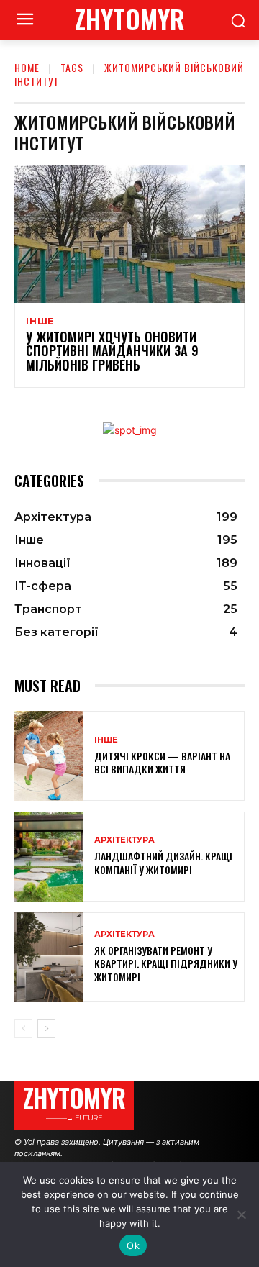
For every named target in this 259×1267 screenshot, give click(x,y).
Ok (133, 1245)
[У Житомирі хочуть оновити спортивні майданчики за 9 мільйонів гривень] (129, 234)
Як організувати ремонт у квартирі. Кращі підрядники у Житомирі (165, 963)
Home (27, 67)
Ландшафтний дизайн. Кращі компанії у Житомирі (163, 862)
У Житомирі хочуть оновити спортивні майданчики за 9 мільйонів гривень (112, 351)
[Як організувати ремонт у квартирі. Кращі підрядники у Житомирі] (48, 957)
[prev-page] (23, 1028)
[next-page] (46, 1028)
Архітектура (124, 840)
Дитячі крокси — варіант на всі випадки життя (162, 762)
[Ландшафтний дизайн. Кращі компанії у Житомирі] (48, 857)
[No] (241, 1214)
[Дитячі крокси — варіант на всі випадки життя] (48, 756)
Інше (40, 321)
